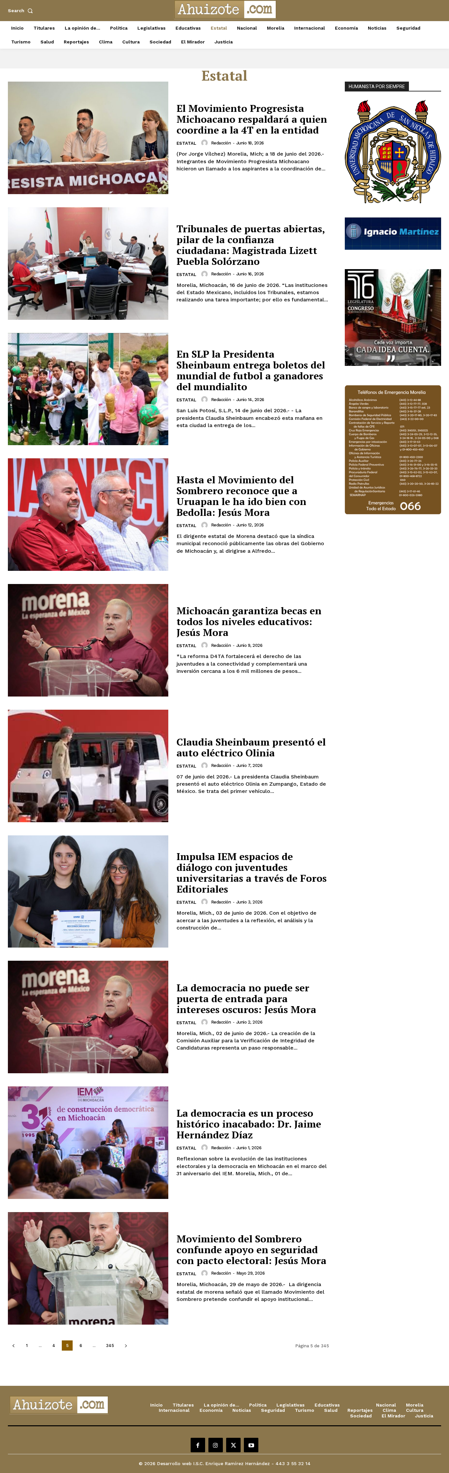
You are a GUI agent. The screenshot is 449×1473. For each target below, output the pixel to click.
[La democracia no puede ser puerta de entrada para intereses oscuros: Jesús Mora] (88, 1017)
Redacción (221, 142)
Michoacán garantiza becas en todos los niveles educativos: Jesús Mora (249, 621)
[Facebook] (198, 1445)
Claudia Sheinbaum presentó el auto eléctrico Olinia (251, 747)
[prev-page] (13, 1345)
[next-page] (125, 1345)
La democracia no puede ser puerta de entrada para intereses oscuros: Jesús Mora (246, 998)
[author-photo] (205, 143)
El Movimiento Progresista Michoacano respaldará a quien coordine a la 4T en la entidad (252, 119)
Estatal (186, 143)
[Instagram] (215, 1445)
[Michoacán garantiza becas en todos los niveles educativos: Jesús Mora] (88, 640)
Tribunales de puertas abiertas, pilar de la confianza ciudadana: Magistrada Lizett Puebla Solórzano (251, 245)
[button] (21, 10)
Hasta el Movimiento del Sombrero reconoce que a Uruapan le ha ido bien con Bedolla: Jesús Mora (241, 496)
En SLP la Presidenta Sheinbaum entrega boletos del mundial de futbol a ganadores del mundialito (251, 370)
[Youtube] (251, 1445)
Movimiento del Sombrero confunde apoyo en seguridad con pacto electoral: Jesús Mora (251, 1249)
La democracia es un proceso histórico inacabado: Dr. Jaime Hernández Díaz (249, 1123)
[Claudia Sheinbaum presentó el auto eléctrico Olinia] (88, 766)
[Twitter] (233, 1445)
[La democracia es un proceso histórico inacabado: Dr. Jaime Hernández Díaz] (88, 1142)
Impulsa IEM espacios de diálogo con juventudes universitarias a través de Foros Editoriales (252, 873)
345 (110, 1345)
